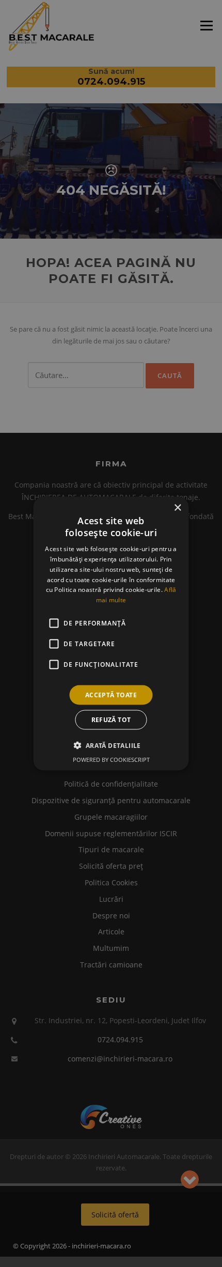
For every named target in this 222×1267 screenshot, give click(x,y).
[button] (110, 745)
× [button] (177, 507)
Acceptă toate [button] (111, 695)
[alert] (111, 633)
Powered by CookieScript (111, 759)
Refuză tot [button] (111, 719)
